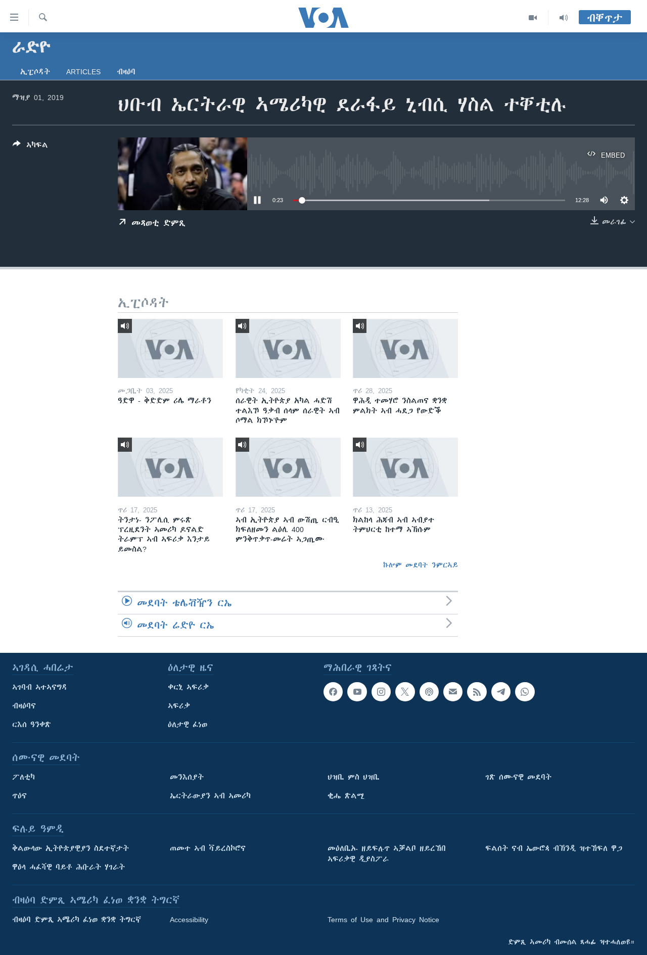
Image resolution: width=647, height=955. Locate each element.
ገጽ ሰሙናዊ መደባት (518, 777)
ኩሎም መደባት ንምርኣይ (420, 565)
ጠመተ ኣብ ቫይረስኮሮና (208, 848)
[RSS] (476, 691)
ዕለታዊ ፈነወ (187, 724)
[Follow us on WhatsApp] (524, 691)
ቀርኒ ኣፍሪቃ (188, 687)
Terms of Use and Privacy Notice (383, 919)
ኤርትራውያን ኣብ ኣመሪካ (210, 795)
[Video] (533, 17)
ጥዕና (19, 795)
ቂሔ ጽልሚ (346, 795)
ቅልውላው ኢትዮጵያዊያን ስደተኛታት (70, 848)
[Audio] (563, 17)
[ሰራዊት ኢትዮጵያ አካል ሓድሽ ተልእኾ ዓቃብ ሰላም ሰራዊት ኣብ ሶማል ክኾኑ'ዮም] (288, 348)
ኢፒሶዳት (35, 71)
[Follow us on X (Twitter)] (404, 691)
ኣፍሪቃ (179, 705)
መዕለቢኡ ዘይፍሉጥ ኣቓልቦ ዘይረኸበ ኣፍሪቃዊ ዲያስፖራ (387, 854)
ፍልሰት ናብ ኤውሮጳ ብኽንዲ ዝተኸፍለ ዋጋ (553, 848)
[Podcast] (429, 691)
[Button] (30, 146)
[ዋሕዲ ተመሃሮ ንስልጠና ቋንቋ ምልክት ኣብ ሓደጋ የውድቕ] (405, 348)
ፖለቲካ (23, 777)
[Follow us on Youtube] (356, 691)
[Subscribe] (453, 691)
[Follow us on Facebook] (333, 691)
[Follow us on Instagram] (381, 691)
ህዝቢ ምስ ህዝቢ (354, 777)
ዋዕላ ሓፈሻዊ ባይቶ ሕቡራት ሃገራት (68, 867)
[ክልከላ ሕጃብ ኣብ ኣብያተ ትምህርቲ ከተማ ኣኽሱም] (405, 467)
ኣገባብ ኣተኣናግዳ (39, 687)
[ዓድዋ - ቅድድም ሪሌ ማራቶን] (170, 348)
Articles (83, 71)
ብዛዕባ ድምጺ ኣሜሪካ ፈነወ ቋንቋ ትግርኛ (76, 919)
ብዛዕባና (24, 705)
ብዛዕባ (126, 71)
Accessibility (189, 919)
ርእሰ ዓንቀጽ (31, 724)
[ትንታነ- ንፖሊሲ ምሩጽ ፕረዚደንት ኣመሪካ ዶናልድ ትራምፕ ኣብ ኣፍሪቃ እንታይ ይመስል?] (170, 467)
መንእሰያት (187, 777)
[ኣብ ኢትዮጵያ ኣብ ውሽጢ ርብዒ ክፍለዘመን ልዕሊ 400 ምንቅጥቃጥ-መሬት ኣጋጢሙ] (288, 467)
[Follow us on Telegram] (501, 691)
